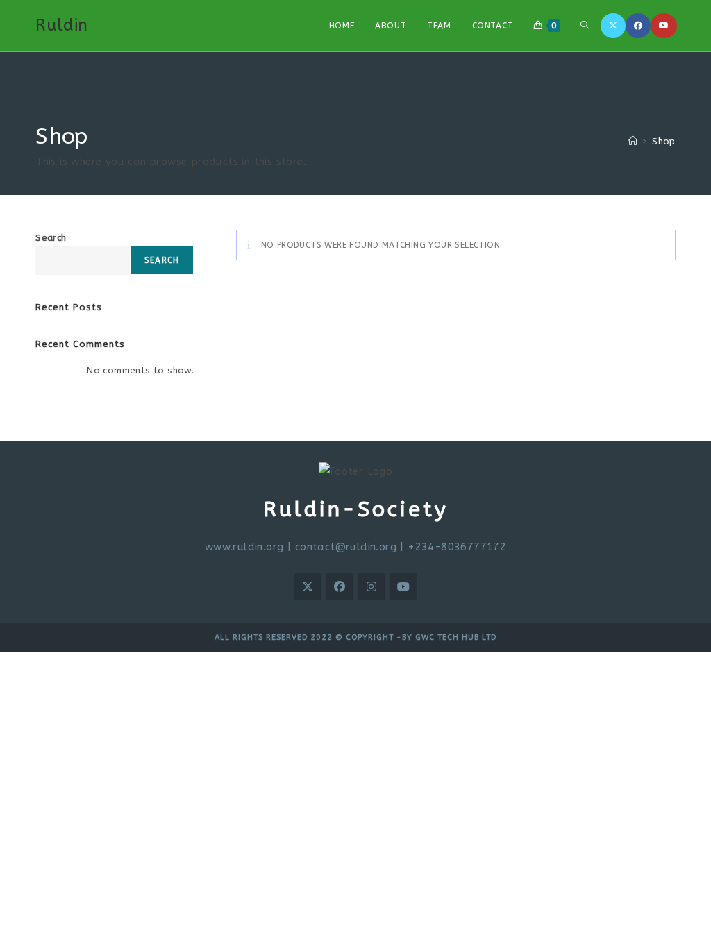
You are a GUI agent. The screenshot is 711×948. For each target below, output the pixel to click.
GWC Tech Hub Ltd (455, 637)
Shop (664, 141)
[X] (613, 25)
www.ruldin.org (244, 547)
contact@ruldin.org (345, 547)
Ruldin (61, 25)
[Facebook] (638, 25)
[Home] (632, 141)
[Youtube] (664, 25)
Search (50, 237)
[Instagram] (371, 586)
